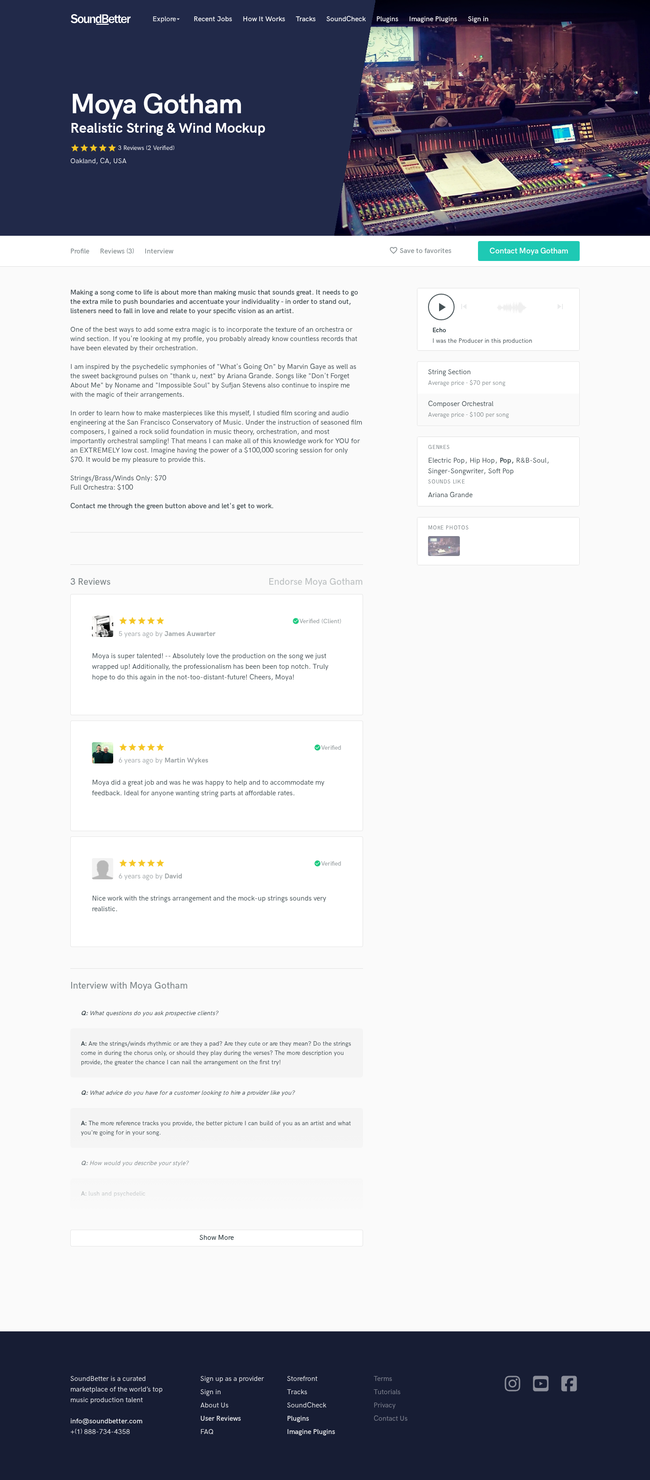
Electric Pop (446, 460)
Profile (79, 251)
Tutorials (387, 1392)
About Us (214, 1405)
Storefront (302, 1379)
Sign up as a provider (232, 1379)
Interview (159, 251)
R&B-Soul (531, 460)
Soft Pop (501, 471)
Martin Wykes (186, 760)
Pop (505, 460)
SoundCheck (346, 19)
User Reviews (220, 1419)
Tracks (306, 19)
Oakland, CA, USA (98, 161)
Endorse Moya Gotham (315, 581)
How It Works (264, 19)
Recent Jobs (213, 19)
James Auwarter (189, 634)
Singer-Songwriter (455, 471)
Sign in (478, 19)
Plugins (387, 19)
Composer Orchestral (460, 404)
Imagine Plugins (433, 19)
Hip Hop (482, 460)
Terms (383, 1379)
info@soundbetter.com (106, 1421)
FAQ (207, 1432)
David (173, 876)
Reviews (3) (117, 251)
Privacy (385, 1405)
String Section (449, 372)
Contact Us (391, 1419)
